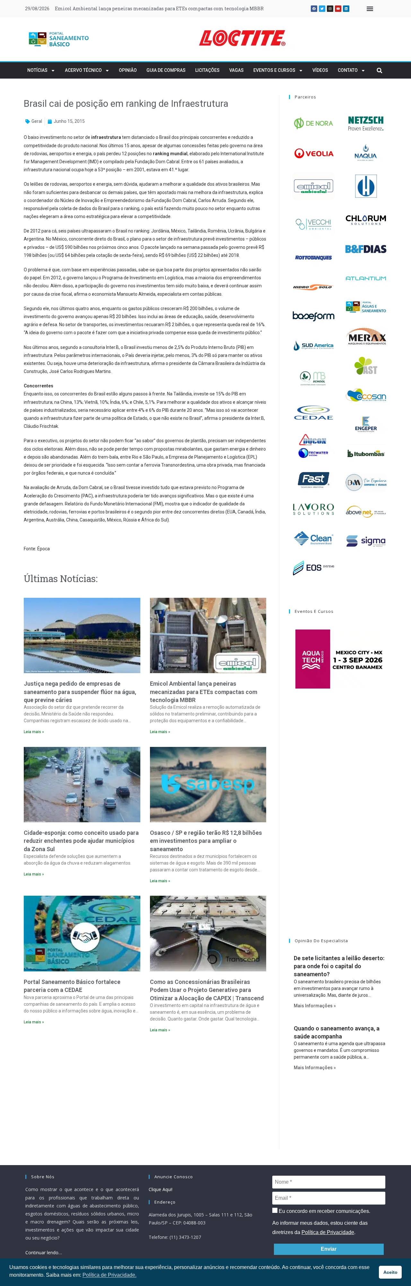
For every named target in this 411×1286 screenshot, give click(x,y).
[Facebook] (314, 8)
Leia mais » (34, 732)
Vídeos (320, 70)
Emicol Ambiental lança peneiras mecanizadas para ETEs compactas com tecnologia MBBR (159, 8)
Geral (36, 121)
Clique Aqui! (160, 1189)
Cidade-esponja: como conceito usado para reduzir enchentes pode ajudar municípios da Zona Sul (81, 840)
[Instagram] (330, 8)
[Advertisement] (145, 1093)
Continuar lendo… (43, 1252)
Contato (348, 70)
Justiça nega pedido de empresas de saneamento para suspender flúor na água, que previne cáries (80, 691)
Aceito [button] (390, 1272)
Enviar (329, 1249)
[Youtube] (338, 8)
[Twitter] (322, 8)
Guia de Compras (166, 70)
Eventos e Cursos (274, 70)
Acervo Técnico (83, 70)
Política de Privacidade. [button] (109, 1275)
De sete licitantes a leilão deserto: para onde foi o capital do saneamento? (339, 966)
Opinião (128, 70)
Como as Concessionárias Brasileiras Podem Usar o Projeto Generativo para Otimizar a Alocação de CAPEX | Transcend (207, 989)
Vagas (236, 70)
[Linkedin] (346, 8)
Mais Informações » (315, 1005)
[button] (369, 9)
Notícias (37, 70)
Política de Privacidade (328, 1232)
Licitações (207, 70)
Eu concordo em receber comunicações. (323, 1211)
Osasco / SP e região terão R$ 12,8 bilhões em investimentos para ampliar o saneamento (206, 840)
